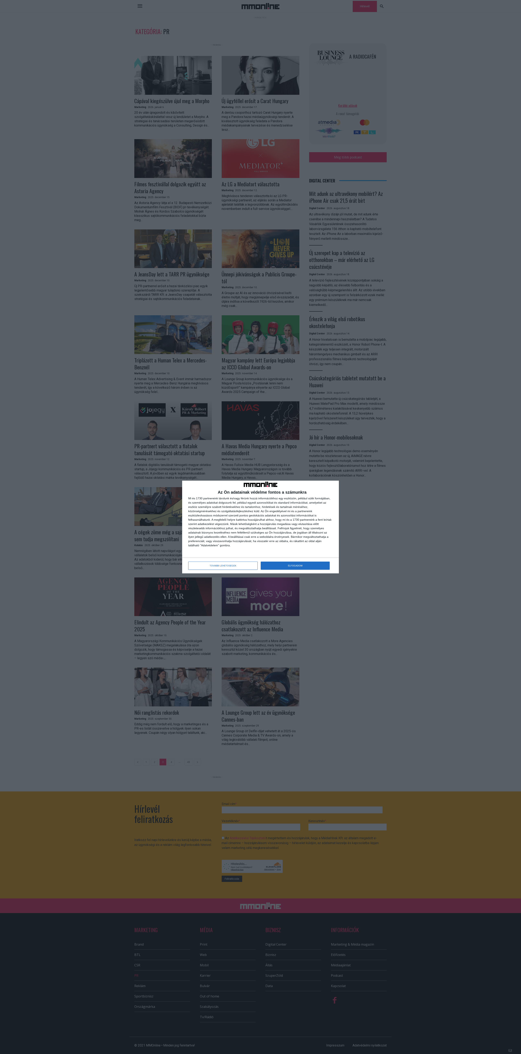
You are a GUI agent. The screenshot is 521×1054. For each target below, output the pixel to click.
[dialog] (260, 527)
